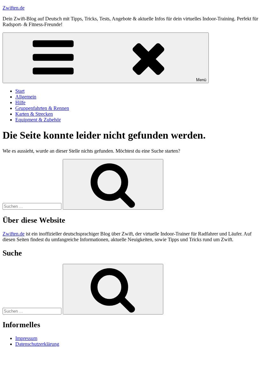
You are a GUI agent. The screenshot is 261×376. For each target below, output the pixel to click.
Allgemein (25, 96)
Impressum (26, 338)
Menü (201, 79)
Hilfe (20, 102)
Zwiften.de (14, 8)
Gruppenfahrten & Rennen (42, 108)
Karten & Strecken (34, 114)
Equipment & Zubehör (38, 119)
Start (20, 91)
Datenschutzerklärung (37, 344)
